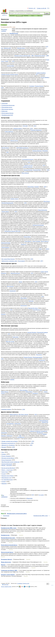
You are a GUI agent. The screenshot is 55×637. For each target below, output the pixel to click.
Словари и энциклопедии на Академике (21, 11)
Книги (32, 15)
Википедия (12, 15)
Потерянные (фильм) (6, 559)
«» (15, 198)
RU (48, 8)
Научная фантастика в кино (8, 537)
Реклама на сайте (26, 583)
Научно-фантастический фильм (9, 545)
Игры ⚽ (39, 15)
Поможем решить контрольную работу (17, 513)
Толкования (19, 15)
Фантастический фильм (7, 552)
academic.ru (4, 15)
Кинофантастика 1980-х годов (41, 515)
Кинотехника (6, 515)
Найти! (47, 13)
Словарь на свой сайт (41, 8)
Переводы (26, 15)
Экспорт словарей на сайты (6, 586)
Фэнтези (3, 564)
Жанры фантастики (6, 562)
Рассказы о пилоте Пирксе (8, 574)
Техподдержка (19, 583)
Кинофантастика (5, 535)
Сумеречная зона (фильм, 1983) (9, 570)
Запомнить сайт (32, 8)
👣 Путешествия (5, 584)
